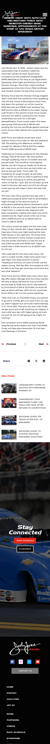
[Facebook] (12, 662)
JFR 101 (11, 705)
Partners (13, 720)
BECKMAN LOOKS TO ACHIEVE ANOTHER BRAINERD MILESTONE (31, 434)
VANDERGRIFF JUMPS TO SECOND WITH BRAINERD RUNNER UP (32, 388)
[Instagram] (21, 662)
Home (10, 687)
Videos (11, 726)
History (12, 693)
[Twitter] (29, 662)
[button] (45, 14)
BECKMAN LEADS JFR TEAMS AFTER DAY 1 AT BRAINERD (31, 419)
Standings (13, 738)
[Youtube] (37, 662)
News (10, 714)
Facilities (13, 699)
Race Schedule (16, 732)
